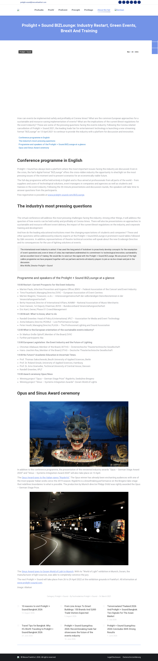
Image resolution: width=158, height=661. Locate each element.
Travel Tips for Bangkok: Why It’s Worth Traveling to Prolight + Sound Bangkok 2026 (37, 629)
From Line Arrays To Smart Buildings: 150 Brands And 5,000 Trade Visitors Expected (80, 609)
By (83, 596)
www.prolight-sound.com (29, 582)
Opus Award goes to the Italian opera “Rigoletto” (45, 477)
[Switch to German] (119, 10)
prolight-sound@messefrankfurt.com (33, 2)
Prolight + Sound (25, 52)
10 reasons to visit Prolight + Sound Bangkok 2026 (36, 608)
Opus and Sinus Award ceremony (34, 148)
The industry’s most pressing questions (37, 141)
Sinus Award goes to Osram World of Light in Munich (48, 571)
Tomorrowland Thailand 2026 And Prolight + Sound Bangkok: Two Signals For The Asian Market (122, 611)
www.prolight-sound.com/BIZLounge (66, 195)
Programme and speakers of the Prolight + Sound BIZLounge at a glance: (52, 144)
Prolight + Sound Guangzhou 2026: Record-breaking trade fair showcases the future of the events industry (80, 630)
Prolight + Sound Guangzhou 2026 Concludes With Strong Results (121, 629)
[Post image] (18, 606)
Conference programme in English (34, 137)
